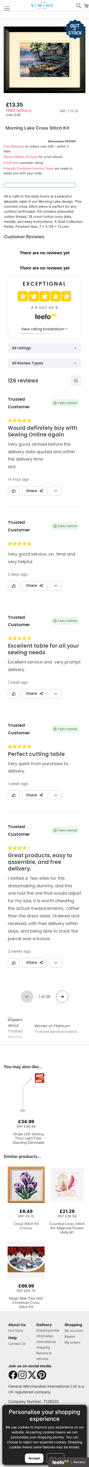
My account (74, 1330)
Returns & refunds (43, 1356)
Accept (34, 1458)
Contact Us (17, 1343)
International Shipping (46, 1344)
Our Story (15, 1330)
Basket (70, 1336)
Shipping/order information (48, 1333)
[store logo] (42, 5)
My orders (72, 1342)
